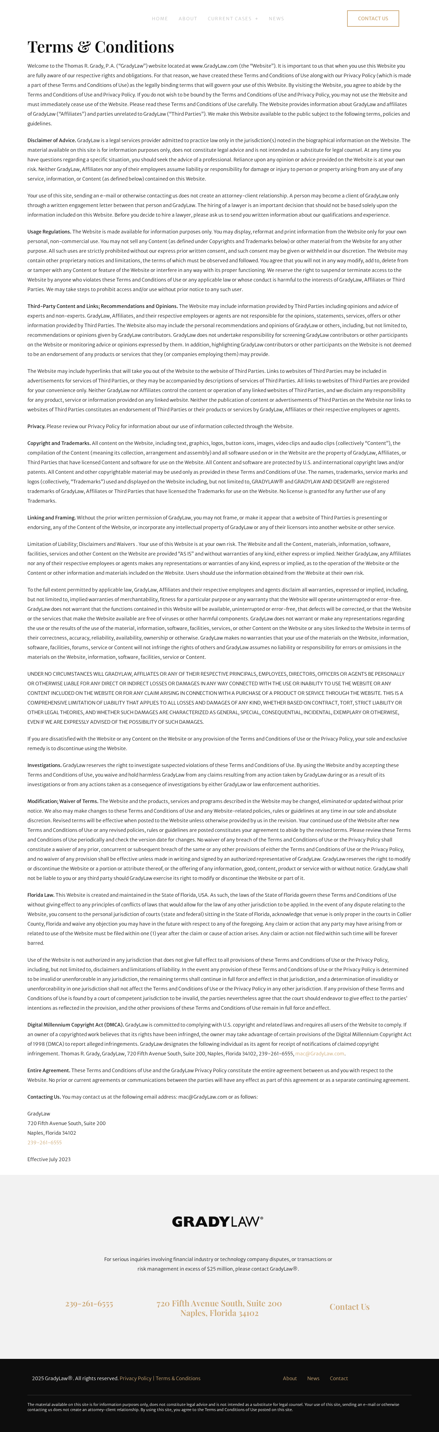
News (276, 19)
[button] (233, 18)
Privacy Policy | (138, 1378)
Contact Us (350, 1306)
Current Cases (230, 19)
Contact (339, 1378)
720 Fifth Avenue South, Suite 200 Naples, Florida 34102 (219, 1307)
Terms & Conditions (178, 1378)
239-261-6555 (44, 1142)
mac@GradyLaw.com (319, 1054)
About (188, 19)
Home (160, 19)
